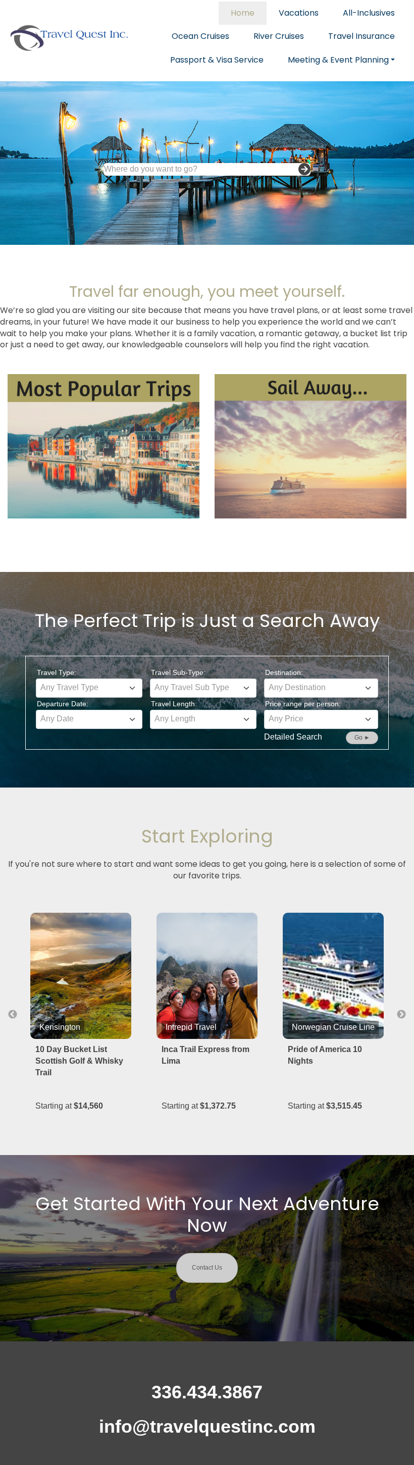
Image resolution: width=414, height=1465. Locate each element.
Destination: (284, 672)
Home (242, 13)
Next (401, 1015)
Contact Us (207, 1267)
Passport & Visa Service (217, 60)
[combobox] (89, 688)
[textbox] (89, 687)
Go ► (362, 737)
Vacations (299, 13)
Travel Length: (174, 704)
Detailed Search (293, 736)
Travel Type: (56, 672)
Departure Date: (62, 704)
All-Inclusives (369, 13)
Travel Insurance (361, 36)
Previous (13, 1015)
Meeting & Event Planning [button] (338, 60)
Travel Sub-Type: (178, 672)
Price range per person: (303, 704)
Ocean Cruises (200, 36)
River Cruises (278, 36)
